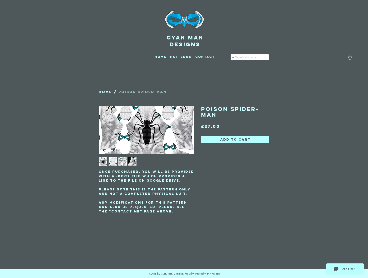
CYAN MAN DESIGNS (185, 41)
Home (105, 92)
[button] (350, 58)
